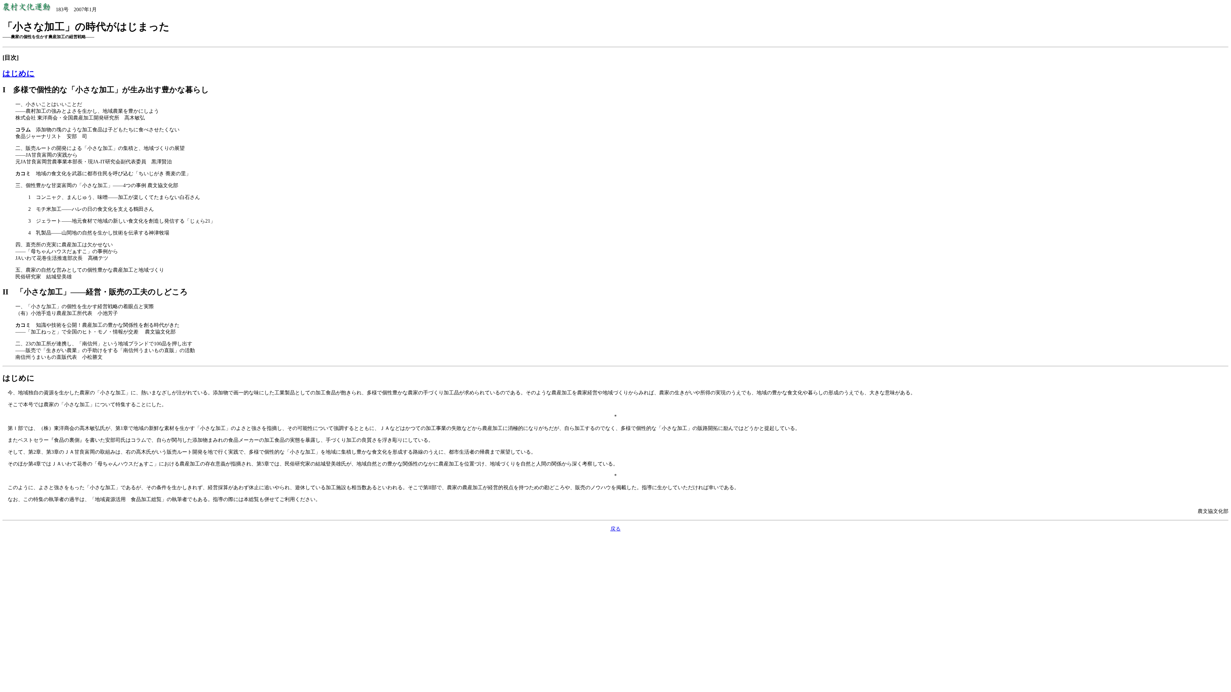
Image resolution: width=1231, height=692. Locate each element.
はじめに (19, 73)
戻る (615, 528)
